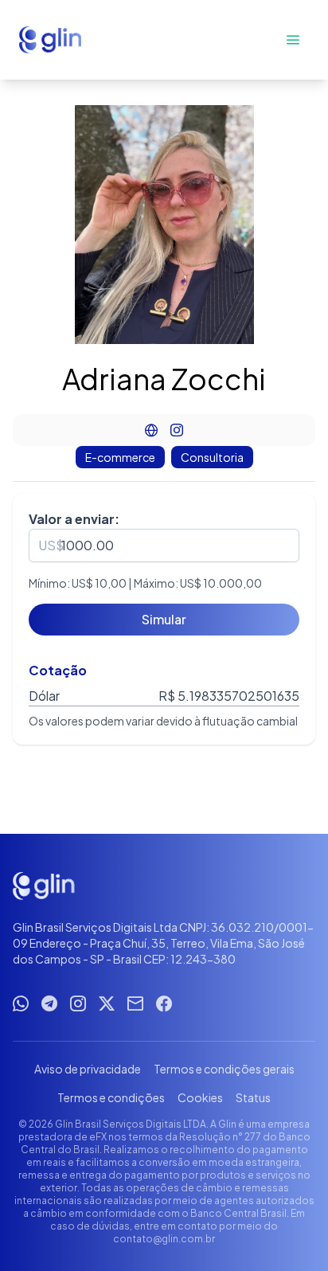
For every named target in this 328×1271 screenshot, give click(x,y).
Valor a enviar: (74, 518)
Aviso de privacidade (87, 1069)
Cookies (200, 1097)
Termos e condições (111, 1097)
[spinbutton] (164, 545)
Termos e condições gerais (224, 1069)
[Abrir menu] (293, 40)
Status (253, 1097)
